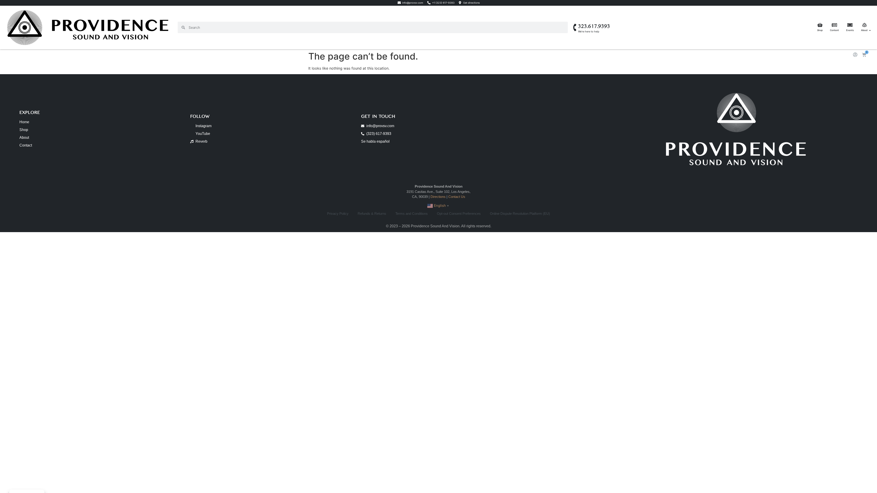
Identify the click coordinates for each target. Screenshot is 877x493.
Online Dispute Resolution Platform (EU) (520, 213)
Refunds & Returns (372, 213)
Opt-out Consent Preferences (459, 213)
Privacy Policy (338, 213)
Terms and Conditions (411, 213)
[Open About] (870, 30)
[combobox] (376, 27)
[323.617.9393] (575, 27)
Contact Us (456, 197)
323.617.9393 (594, 26)
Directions (438, 197)
